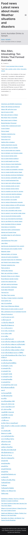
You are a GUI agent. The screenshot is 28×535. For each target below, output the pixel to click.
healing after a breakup (8, 142)
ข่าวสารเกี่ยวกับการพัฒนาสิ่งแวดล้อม (11, 347)
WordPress (17, 532)
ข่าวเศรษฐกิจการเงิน (6, 376)
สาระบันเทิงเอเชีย (5, 430)
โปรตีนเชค (4, 485)
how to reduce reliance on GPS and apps (13, 205)
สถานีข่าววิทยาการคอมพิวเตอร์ (9, 423)
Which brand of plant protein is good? (12, 309)
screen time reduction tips (8, 281)
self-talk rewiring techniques (9, 284)
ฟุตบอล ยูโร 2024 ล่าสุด (7, 404)
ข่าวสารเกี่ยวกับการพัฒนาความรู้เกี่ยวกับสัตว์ (13, 344)
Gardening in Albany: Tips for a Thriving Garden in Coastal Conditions (12, 500)
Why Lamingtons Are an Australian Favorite (13, 311)
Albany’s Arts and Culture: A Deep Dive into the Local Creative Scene (13, 509)
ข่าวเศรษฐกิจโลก (5, 382)
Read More (4, 95)
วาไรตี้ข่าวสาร (5, 420)
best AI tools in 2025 (7, 112)
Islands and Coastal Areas (8, 232)
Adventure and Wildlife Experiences (11, 104)
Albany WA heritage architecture (10, 106)
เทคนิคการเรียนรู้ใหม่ (7, 447)
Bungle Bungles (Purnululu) (9, 123)
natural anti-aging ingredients (9, 257)
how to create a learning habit (10, 166)
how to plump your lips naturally (10, 197)
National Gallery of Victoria (9, 254)
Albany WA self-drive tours (9, 109)
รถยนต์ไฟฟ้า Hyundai (7, 415)
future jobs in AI (5, 139)
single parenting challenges (9, 287)
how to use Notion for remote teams (11, 221)
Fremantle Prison (6, 136)
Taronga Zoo (5, 292)
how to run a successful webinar (10, 207)
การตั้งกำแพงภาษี (6, 320)
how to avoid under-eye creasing (10, 150)
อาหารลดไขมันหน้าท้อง (7, 436)
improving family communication (10, 229)
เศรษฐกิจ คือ (4, 460)
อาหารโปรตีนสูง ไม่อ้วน (7, 439)
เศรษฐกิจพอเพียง (5, 463)
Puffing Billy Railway (7, 270)
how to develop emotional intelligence (12, 175)
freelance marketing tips (8, 134)
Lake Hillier (4, 243)
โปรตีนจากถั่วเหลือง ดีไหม (8, 480)
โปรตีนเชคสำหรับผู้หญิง (7, 488)
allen (6, 69)
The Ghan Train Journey (8, 295)
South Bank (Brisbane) (7, 289)
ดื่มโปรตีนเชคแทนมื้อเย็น (7, 387)
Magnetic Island (5, 251)
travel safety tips (6, 300)
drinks (18, 69)
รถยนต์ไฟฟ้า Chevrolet (7, 412)
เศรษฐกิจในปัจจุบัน (6, 469)
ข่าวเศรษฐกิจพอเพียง (6, 379)
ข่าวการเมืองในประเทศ (7, 339)
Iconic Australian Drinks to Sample (14, 66)
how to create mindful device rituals (11, 172)
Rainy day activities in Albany (9, 273)
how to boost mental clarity (9, 156)
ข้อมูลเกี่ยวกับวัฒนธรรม (7, 325)
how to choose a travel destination (11, 164)
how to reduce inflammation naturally (12, 202)
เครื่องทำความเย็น (6, 441)
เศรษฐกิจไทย (4, 471)
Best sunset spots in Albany (9, 120)
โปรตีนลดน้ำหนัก (5, 482)
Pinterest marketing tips (8, 265)
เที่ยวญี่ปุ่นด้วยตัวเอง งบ (7, 452)
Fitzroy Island (5, 131)
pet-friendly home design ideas (10, 262)
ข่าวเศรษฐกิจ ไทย (6, 371)
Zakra (10, 532)
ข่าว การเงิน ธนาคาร (7, 328)
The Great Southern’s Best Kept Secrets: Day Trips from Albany (14, 504)
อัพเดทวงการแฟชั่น (6, 433)
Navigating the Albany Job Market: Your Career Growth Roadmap (12, 519)
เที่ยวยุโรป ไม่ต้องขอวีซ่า (7, 458)
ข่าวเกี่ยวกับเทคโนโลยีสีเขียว (9, 363)
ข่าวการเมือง (4, 336)
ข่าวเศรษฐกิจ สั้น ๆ (6, 368)
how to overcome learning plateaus (11, 194)
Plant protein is (5, 268)
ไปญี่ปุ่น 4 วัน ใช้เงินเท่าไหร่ (8, 490)
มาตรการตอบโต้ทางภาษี (7, 406)
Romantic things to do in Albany (10, 276)
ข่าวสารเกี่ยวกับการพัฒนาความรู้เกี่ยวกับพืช (12, 341)
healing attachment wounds (9, 145)
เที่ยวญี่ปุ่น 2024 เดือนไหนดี (8, 449)
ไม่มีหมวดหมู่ (4, 493)
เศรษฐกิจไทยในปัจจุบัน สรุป (8, 474)
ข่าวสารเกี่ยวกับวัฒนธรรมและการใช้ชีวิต (12, 352)
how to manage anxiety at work (10, 186)
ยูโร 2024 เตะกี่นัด (6, 409)
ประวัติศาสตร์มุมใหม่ (6, 395)
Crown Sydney (5, 128)
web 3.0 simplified (6, 303)
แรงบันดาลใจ (4, 477)
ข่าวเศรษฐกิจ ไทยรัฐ (6, 374)
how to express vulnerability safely (11, 177)
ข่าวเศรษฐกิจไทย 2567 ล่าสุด (9, 385)
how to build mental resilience (10, 158)
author (14, 69)
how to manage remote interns (10, 188)
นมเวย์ (3, 390)
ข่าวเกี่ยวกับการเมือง (6, 360)
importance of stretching (8, 227)
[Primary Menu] (25, 15)
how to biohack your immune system (11, 153)
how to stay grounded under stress (11, 210)
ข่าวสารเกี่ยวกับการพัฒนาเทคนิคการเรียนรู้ (12, 350)
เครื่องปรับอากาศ (5, 444)
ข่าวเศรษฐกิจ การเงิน (7, 365)
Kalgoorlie (4, 238)
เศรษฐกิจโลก (4, 466)
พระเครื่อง (4, 398)
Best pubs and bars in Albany (9, 115)
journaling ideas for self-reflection (11, 235)
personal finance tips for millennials (11, 259)
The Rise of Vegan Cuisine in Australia (12, 298)
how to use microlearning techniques (11, 218)
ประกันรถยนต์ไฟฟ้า (6, 393)
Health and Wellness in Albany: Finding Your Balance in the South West (13, 514)
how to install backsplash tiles (10, 180)
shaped (3, 70)
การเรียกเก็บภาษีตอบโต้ (7, 322)
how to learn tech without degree (10, 183)
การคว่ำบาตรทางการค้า (7, 317)
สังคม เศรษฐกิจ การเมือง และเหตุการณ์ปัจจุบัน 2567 (13, 427)
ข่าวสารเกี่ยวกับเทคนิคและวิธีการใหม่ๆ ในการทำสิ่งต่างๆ (13, 356)
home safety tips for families (9, 147)
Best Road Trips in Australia (9, 117)
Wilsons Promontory (7, 314)
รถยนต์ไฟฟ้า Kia (5, 417)
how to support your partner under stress (13, 213)
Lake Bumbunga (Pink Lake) (9, 240)
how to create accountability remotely (12, 169)
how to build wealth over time (10, 161)
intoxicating (23, 69)
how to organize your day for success (12, 191)
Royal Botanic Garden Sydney (9, 279)
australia (10, 69)
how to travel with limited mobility (11, 216)
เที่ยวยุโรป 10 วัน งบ (6, 455)
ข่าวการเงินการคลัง (6, 333)
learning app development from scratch (12, 246)
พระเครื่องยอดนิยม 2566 (8, 401)
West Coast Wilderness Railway (10, 306)
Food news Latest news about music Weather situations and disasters (10, 15)
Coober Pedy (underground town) (11, 125)
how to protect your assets (9, 199)
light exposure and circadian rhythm (11, 248)
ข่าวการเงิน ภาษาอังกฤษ (7, 330)
